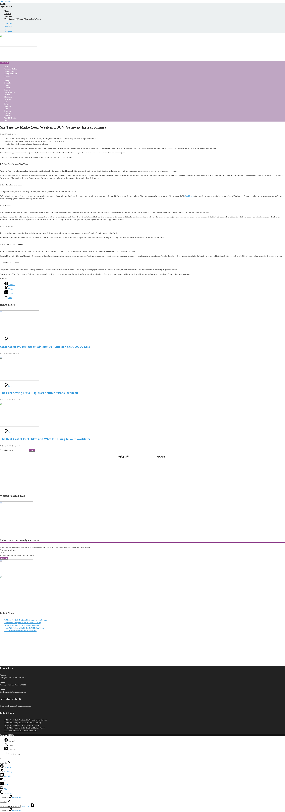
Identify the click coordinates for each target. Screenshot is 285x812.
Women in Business (10, 69)
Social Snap (16, 798)
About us (7, 14)
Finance (7, 90)
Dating (6, 81)
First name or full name (8, 550)
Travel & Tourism (10, 118)
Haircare (7, 95)
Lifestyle (7, 104)
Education (7, 83)
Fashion (7, 88)
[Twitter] (6, 745)
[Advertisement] (16, 593)
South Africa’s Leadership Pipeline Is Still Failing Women (24, 628)
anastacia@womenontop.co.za (15, 692)
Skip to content (5, 1)
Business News (9, 71)
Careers (7, 76)
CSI (5, 78)
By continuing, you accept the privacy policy (18, 555)
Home (6, 11)
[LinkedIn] (6, 750)
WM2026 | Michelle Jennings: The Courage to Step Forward (25, 620)
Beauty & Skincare (10, 73)
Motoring (7, 106)
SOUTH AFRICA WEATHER (142, 457)
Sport (6, 120)
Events (6, 85)
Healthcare (8, 97)
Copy (25, 806)
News (6, 109)
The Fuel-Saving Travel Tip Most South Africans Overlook (39, 392)
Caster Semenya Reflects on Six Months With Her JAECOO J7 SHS (45, 346)
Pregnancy (8, 113)
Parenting (7, 111)
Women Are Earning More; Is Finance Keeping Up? (22, 625)
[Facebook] (6, 741)
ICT (5, 102)
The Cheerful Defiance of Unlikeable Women (20, 631)
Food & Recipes (9, 92)
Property (7, 116)
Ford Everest (189, 196)
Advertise (8, 16)
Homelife (7, 99)
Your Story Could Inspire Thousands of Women (22, 19)
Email (2, 553)
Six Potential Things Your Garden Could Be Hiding (22, 623)
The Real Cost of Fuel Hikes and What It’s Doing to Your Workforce (45, 439)
